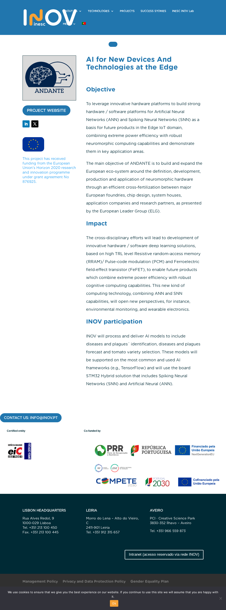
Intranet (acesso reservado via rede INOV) (164, 554)
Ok (114, 603)
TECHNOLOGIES (98, 11)
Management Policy (40, 581)
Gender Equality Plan (149, 581)
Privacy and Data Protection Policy (94, 581)
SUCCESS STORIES (153, 11)
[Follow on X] (34, 123)
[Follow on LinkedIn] (26, 123)
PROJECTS (127, 11)
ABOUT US (70, 11)
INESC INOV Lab (183, 11)
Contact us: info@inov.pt (31, 418)
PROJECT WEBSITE (46, 110)
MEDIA (67, 23)
